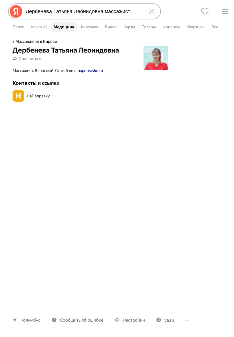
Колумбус (31, 320)
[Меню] (225, 11)
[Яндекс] (16, 11)
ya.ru (169, 320)
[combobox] (83, 11)
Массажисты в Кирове (36, 41)
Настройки (134, 320)
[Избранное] (205, 11)
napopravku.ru (90, 70)
